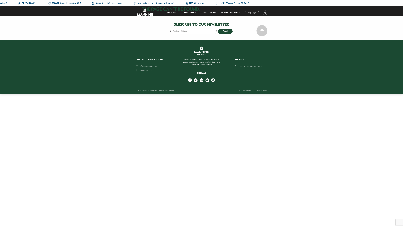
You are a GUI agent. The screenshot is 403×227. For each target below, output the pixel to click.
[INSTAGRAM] (201, 80)
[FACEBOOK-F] (190, 80)
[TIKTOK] (213, 80)
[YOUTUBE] (207, 80)
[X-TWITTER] (196, 80)
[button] (173, 13)
